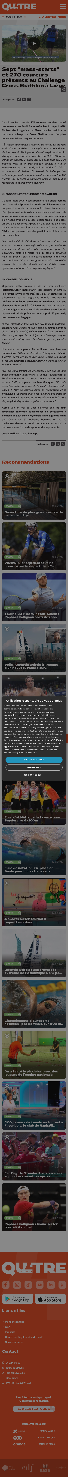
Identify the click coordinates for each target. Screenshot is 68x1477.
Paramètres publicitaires (28, 746)
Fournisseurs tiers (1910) (24, 727)
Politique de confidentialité (24, 752)
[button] (34, 775)
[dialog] (34, 738)
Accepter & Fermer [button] (34, 759)
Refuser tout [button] (34, 767)
